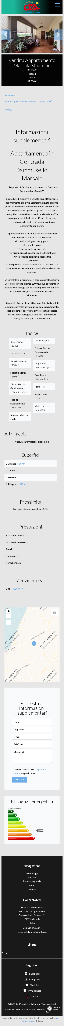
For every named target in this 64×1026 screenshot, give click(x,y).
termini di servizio (28, 1021)
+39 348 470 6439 (32, 928)
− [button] (9, 616)
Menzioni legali (48, 1004)
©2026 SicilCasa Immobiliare (23, 1004)
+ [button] (9, 611)
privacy (57, 1018)
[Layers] (54, 612)
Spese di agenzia (15, 1009)
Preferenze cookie (35, 1009)
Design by (53, 1009)
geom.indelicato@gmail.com (32, 932)
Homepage (9, 95)
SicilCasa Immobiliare (32, 907)
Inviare (19, 780)
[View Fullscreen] (8, 622)
